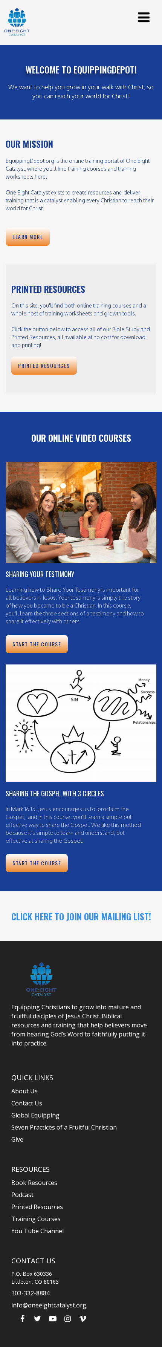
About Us (24, 1091)
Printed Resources (37, 1207)
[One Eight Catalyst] (17, 22)
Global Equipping (35, 1115)
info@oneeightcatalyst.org (48, 1305)
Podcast (22, 1195)
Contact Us (26, 1103)
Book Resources (34, 1183)
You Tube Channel (37, 1231)
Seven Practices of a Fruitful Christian (64, 1127)
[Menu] (144, 17)
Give (17, 1139)
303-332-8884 (30, 1293)
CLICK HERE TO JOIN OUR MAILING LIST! (81, 916)
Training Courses (36, 1219)
